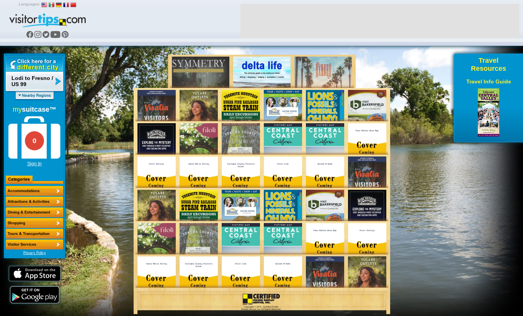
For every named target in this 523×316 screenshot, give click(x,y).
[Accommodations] (34, 191)
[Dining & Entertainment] (34, 212)
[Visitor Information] (34, 244)
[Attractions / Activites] (34, 202)
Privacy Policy (34, 253)
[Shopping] (34, 223)
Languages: (29, 4)
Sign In (34, 163)
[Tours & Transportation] (34, 234)
